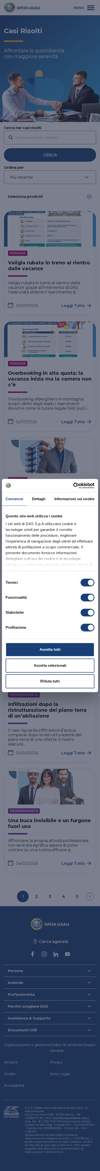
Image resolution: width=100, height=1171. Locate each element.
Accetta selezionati (50, 665)
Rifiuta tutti (49, 681)
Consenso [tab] (14, 499)
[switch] (87, 597)
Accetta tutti (50, 649)
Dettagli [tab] (38, 499)
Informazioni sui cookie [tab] (74, 499)
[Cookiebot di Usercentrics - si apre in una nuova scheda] (73, 485)
